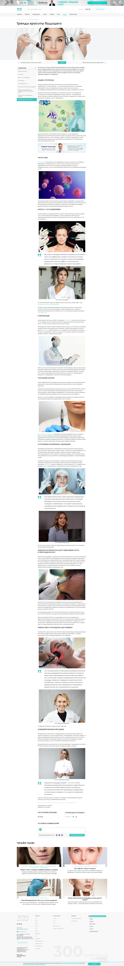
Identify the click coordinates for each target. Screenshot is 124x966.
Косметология (74, 920)
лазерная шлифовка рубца (50, 866)
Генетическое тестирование (45, 434)
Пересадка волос (38, 943)
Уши (36, 936)
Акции (91, 919)
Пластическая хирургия (76, 918)
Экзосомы (40, 162)
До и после (92, 924)
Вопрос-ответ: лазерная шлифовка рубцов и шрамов (39, 870)
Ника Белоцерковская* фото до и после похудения (39, 900)
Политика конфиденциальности (101, 957)
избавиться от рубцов (38, 866)
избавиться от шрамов (28, 866)
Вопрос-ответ (73, 14)
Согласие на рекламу (103, 960)
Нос (36, 918)
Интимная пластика (39, 941)
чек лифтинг (94, 866)
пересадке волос (42, 312)
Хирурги (27, 14)
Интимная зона (56, 926)
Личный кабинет (93, 931)
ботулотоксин (68, 320)
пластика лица (87, 866)
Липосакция (37, 948)
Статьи (65, 14)
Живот (36, 931)
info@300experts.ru (23, 931)
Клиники (19, 14)
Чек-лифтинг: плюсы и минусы (85, 868)
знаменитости (34, 897)
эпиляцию (45, 330)
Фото (58, 14)
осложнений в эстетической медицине (48, 304)
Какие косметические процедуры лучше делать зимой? (85, 899)
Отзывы (52, 14)
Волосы (55, 918)
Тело (36, 928)
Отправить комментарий (77, 835)
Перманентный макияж (58, 928)
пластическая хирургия (78, 866)
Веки (36, 923)
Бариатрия (37, 933)
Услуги (45, 14)
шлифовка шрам (43, 867)
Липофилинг (37, 938)
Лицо (36, 920)
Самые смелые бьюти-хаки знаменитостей (92, 62)
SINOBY (106, 961)
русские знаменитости (43, 897)
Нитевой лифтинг (38, 946)
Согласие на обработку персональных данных (98, 958)
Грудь (36, 926)
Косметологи (36, 14)
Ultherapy (48, 464)
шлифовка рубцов (35, 867)
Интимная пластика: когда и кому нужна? (31, 62)
